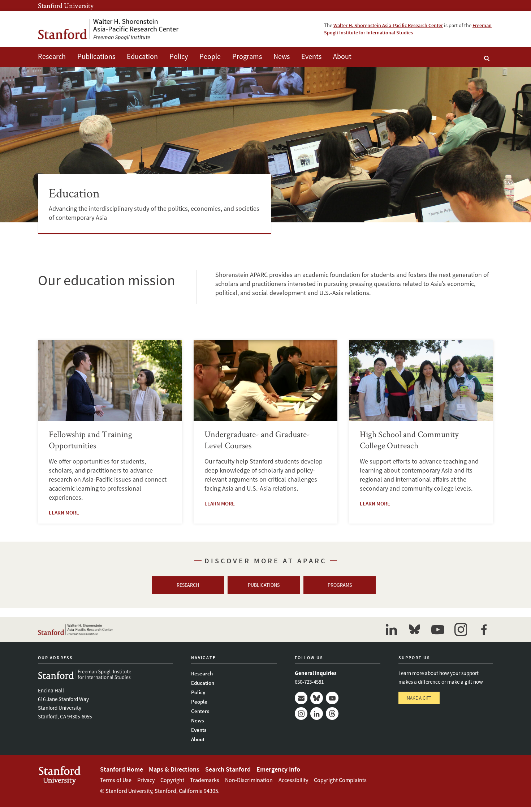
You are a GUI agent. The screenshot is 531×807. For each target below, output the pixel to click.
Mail (301, 698)
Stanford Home (121, 769)
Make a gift (419, 698)
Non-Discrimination (249, 779)
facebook (483, 629)
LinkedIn (316, 713)
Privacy (146, 779)
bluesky (414, 629)
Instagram (301, 713)
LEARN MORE (64, 512)
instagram (460, 629)
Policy (178, 56)
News (281, 56)
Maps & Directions (174, 769)
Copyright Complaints (340, 779)
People (210, 56)
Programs (247, 56)
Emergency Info (278, 769)
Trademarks (204, 779)
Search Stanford (228, 769)
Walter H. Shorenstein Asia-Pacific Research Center (388, 25)
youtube (437, 629)
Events (311, 56)
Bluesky (316, 698)
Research (52, 56)
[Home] (108, 29)
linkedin (391, 629)
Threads (332, 713)
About (342, 56)
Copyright (172, 779)
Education (142, 56)
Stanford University (66, 5)
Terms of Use (115, 779)
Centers (200, 711)
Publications (96, 56)
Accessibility (293, 779)
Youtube (332, 698)
